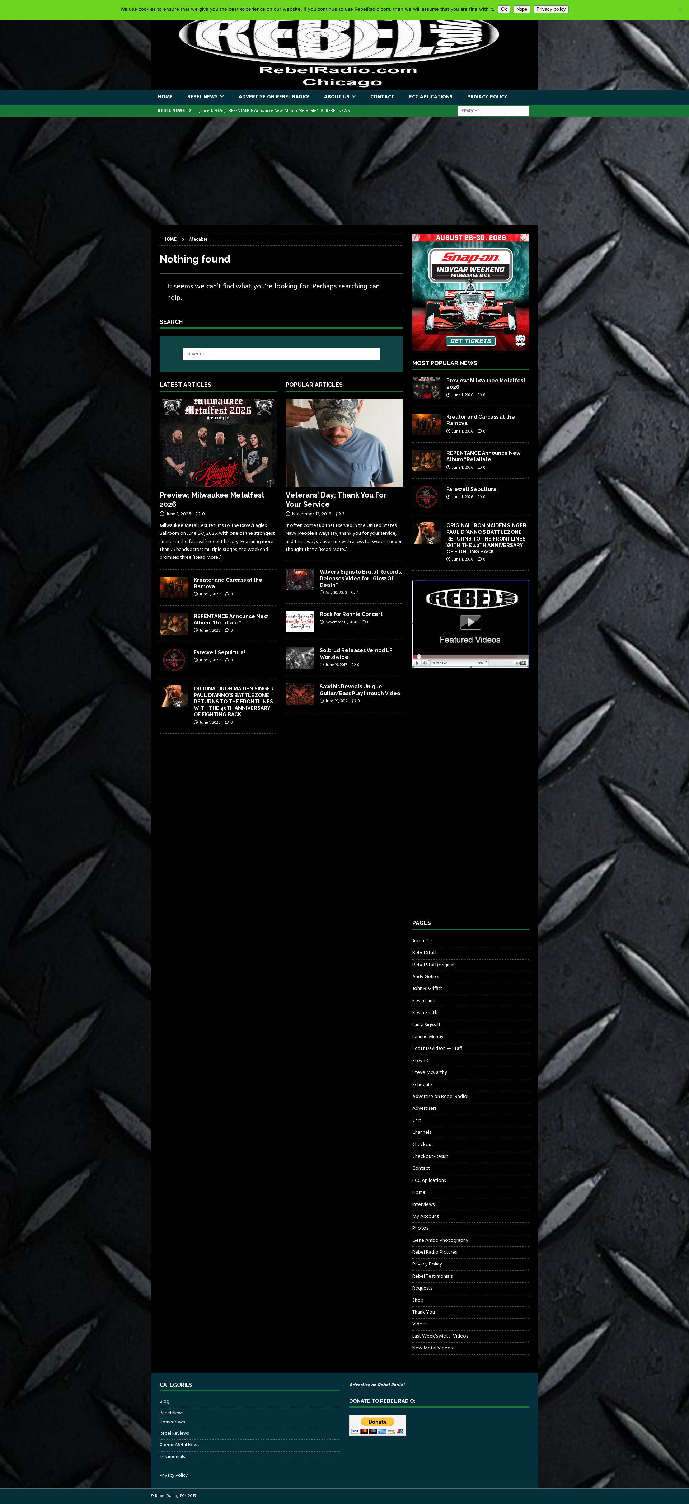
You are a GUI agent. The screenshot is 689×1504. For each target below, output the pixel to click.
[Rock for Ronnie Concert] (300, 621)
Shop (417, 1300)
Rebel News (202, 97)
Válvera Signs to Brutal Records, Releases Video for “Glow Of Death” (361, 578)
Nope (521, 9)
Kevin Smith (424, 1013)
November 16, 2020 (341, 622)
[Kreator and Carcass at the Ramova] (174, 587)
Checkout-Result (430, 1156)
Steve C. (421, 1061)
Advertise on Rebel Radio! (274, 97)
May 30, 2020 (336, 593)
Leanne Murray (428, 1037)
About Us (337, 97)
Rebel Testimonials (432, 1276)
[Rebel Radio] (344, 85)
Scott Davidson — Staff (437, 1049)
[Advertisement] (344, 171)
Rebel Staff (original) (434, 965)
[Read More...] (207, 557)
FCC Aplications (431, 97)
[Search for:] (493, 111)
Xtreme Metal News (179, 1445)
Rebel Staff (424, 953)
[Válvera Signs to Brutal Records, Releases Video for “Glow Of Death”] (300, 579)
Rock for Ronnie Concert (351, 614)
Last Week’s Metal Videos (440, 1336)
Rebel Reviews (174, 1433)
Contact (382, 97)
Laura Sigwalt (426, 1025)
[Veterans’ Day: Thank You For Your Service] (344, 443)
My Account (425, 1216)
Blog (164, 1401)
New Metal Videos (432, 1348)
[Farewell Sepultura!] (174, 660)
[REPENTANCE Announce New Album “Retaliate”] (174, 624)
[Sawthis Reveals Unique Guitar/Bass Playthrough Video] (300, 694)
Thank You (423, 1312)
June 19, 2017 (336, 665)
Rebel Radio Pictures (434, 1252)
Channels (421, 1132)
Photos (420, 1228)
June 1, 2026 (178, 514)
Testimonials (172, 1457)
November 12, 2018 (311, 514)
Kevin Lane (423, 1001)
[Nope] (680, 10)
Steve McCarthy (429, 1073)
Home (165, 97)
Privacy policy (551, 9)
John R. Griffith (427, 989)
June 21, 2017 (336, 701)
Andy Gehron (426, 977)
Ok (504, 9)
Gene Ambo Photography (440, 1240)
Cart (416, 1121)
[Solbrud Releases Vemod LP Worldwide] (300, 658)
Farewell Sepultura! (219, 652)
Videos (419, 1324)
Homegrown (172, 1422)
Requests (422, 1288)
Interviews (423, 1205)
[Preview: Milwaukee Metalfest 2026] (218, 443)
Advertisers (424, 1108)
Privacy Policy (487, 97)
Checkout (422, 1145)
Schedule (422, 1085)
